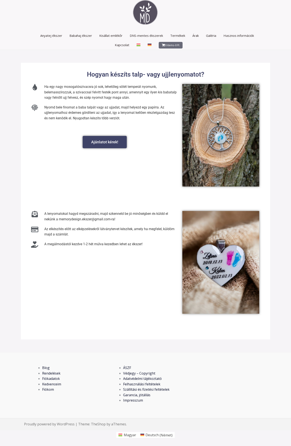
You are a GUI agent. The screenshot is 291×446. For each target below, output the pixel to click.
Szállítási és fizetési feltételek (146, 389)
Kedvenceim (51, 384)
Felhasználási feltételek (141, 384)
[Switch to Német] (149, 45)
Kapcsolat (122, 45)
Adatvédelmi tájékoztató (142, 378)
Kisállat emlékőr (110, 35)
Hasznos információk (238, 35)
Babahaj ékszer (80, 35)
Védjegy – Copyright (139, 373)
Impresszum (133, 400)
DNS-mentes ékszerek (146, 35)
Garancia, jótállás (136, 395)
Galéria (211, 35)
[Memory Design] (145, 13)
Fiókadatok (51, 378)
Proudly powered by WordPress (49, 424)
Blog (46, 367)
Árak (195, 35)
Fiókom (48, 389)
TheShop (98, 424)
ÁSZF (127, 367)
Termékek (177, 35)
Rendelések (51, 373)
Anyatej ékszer (51, 35)
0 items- (172, 45)
